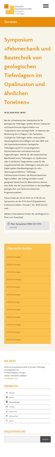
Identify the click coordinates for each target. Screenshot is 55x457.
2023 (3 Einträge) (13, 272)
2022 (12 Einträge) (13, 280)
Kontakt (11, 407)
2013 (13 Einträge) (13, 340)
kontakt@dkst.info (11, 379)
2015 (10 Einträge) (13, 325)
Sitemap (12, 393)
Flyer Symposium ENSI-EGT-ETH (25, 225)
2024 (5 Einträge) (13, 265)
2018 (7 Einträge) (13, 302)
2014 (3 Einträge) (13, 332)
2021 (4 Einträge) (13, 287)
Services (10, 22)
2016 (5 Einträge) (13, 317)
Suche (11, 421)
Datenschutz (13, 416)
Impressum (13, 411)
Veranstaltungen (14, 402)
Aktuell (11, 397)
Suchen (45, 439)
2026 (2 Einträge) (13, 257)
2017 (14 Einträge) (13, 310)
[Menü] (46, 6)
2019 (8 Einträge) (13, 295)
